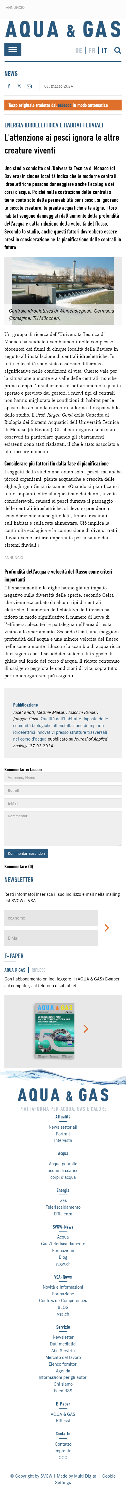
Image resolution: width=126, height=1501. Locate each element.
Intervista (63, 1140)
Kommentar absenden (26, 853)
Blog (63, 1257)
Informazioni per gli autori (63, 1377)
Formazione (63, 1250)
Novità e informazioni (63, 1287)
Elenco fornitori (63, 1364)
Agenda (63, 1371)
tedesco (64, 105)
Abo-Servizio (63, 1350)
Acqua (63, 1237)
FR (92, 50)
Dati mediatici (63, 1344)
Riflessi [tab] (39, 970)
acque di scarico (63, 1170)
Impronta (63, 1451)
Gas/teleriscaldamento (63, 1243)
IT (105, 50)
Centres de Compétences (63, 1300)
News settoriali (63, 1127)
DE (79, 50)
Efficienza (63, 1214)
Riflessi (63, 1420)
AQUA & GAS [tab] (14, 970)
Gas (63, 1200)
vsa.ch (63, 1314)
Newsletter (63, 1337)
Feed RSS (63, 1390)
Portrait (63, 1134)
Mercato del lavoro (63, 1357)
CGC (63, 1457)
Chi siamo (63, 1384)
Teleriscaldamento (63, 1207)
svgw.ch (63, 1264)
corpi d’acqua (63, 1177)
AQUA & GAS (63, 1414)
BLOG (63, 1307)
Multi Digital (86, 1476)
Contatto (63, 1444)
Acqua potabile (63, 1163)
